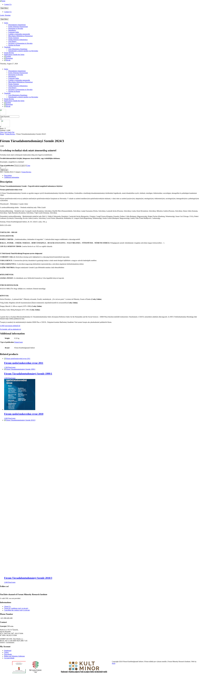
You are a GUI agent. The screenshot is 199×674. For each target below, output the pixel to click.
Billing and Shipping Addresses (14, 656)
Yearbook (7, 47)
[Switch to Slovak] (7, 60)
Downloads (8, 654)
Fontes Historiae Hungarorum (18, 26)
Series (6, 23)
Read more (11, 367)
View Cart (3, 132)
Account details (9, 658)
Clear (28, 165)
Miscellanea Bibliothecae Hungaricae (20, 36)
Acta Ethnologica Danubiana (17, 49)
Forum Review (9, 53)
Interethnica (12, 30)
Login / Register (5, 15)
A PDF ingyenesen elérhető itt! (10, 326)
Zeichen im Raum (14, 45)
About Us (7, 606)
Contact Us (8, 4)
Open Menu (4, 8)
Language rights (13, 32)
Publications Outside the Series (14, 54)
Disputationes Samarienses (17, 25)
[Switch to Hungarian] (8, 58)
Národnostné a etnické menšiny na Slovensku (23, 51)
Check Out (10, 132)
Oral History (12, 41)
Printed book (18, 342)
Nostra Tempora (13, 38)
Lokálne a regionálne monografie (19, 34)
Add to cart (4, 170)
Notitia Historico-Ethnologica (18, 39)
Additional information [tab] (11, 177)
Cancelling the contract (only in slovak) (17, 610)
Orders (6, 652)
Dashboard (7, 650)
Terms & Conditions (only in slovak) (16, 608)
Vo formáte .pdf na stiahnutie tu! (10, 329)
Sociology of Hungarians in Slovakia (20, 43)
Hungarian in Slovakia (15, 28)
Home (2, 134)
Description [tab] (8, 175)
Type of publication (7, 165)
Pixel (113, 663)
